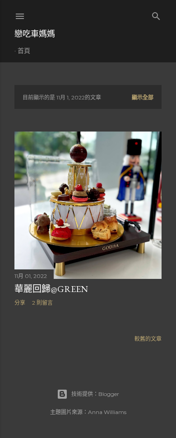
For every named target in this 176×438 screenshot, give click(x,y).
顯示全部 (142, 97)
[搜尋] (156, 14)
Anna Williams (107, 412)
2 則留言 (42, 302)
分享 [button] (19, 302)
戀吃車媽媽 (34, 33)
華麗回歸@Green (51, 289)
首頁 (24, 51)
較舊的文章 (148, 338)
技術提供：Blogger (95, 394)
